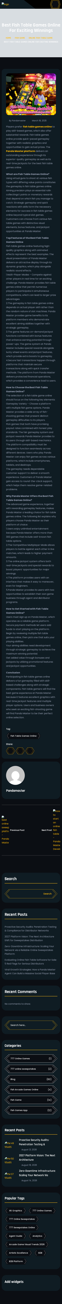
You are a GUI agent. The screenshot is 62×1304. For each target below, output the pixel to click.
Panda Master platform (20, 151)
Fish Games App (19, 1110)
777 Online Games (20, 1058)
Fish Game (20, 37)
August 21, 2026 (29, 1149)
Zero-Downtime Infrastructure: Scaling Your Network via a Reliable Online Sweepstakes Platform (29, 950)
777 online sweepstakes (23, 1068)
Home (8, 37)
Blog (13, 1079)
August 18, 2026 (29, 1165)
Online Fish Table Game (41, 37)
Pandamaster (15, 790)
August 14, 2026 (29, 1180)
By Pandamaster (17, 120)
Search (11, 879)
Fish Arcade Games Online (24, 1089)
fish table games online (37, 126)
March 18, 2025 (39, 120)
